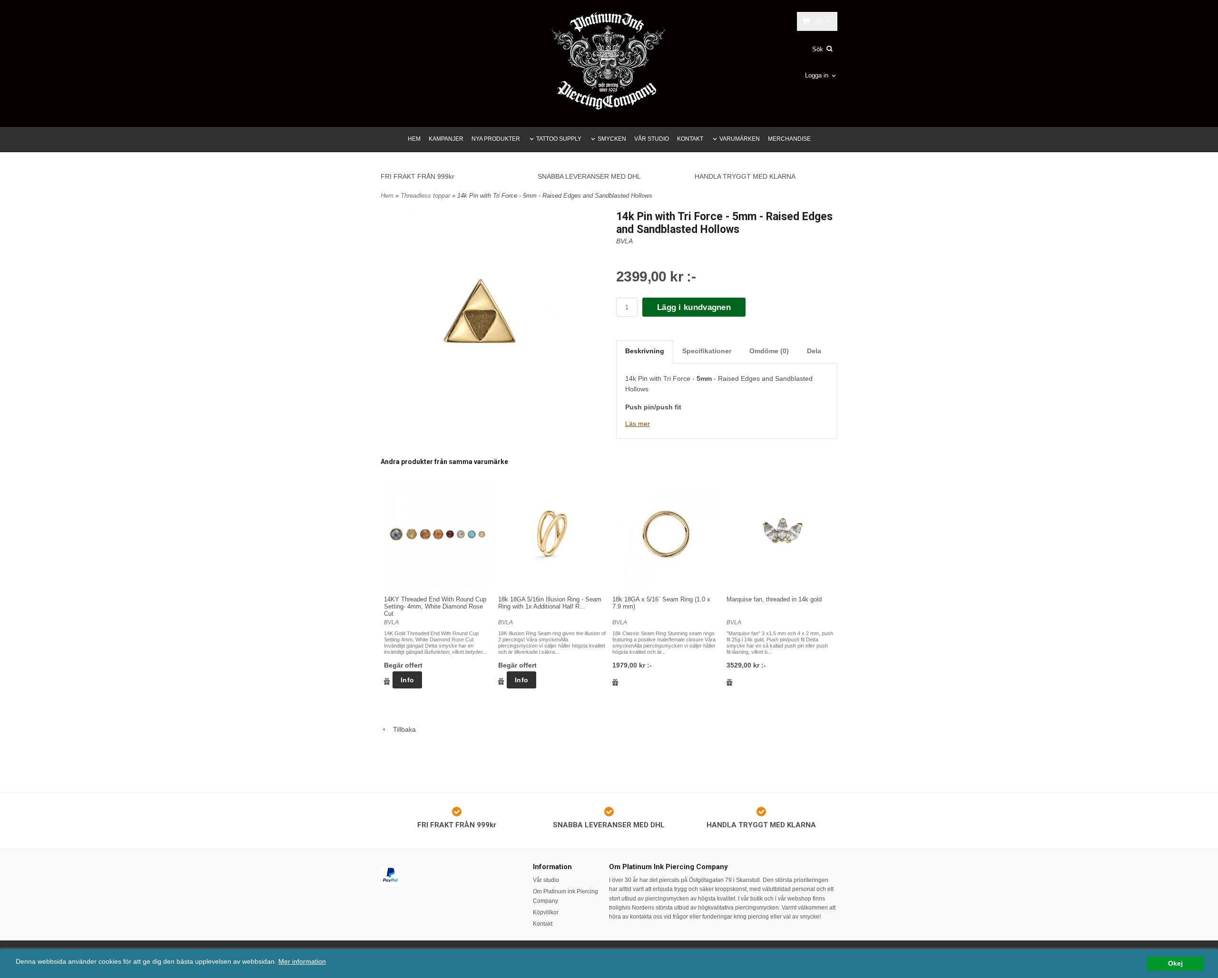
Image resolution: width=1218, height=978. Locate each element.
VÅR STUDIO (651, 139)
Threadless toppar (426, 195)
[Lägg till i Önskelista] (387, 681)
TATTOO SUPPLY (558, 139)
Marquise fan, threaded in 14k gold (774, 599)
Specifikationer (706, 351)
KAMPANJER (446, 139)
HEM (414, 139)
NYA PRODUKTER (495, 139)
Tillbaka (401, 729)
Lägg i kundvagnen (694, 307)
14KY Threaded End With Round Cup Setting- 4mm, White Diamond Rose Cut (435, 606)
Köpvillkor (546, 912)
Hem (387, 195)
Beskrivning (644, 351)
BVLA (624, 241)
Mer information (302, 961)
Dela (814, 351)
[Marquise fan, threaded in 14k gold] (780, 534)
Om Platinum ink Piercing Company (565, 896)
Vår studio (546, 880)
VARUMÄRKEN (739, 139)
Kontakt (542, 923)
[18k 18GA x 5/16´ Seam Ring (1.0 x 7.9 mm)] (666, 534)
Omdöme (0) (769, 351)
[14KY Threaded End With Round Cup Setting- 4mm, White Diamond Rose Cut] (437, 534)
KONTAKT (690, 139)
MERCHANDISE (789, 139)
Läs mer (637, 423)
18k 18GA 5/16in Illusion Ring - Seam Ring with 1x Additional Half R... (549, 603)
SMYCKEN (612, 139)
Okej (1175, 963)
